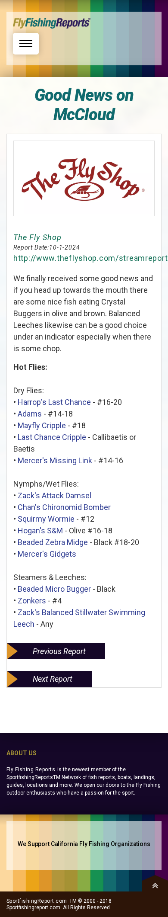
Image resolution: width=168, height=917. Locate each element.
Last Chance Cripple (52, 437)
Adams (30, 413)
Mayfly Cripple (42, 425)
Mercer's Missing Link (55, 460)
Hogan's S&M (40, 530)
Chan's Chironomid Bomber (64, 507)
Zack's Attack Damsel (54, 495)
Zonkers (32, 600)
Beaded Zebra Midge (53, 542)
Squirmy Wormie (46, 518)
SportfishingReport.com (36, 901)
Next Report (52, 678)
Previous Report (59, 651)
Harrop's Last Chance (54, 402)
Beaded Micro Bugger (54, 588)
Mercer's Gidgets (47, 553)
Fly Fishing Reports (30, 769)
